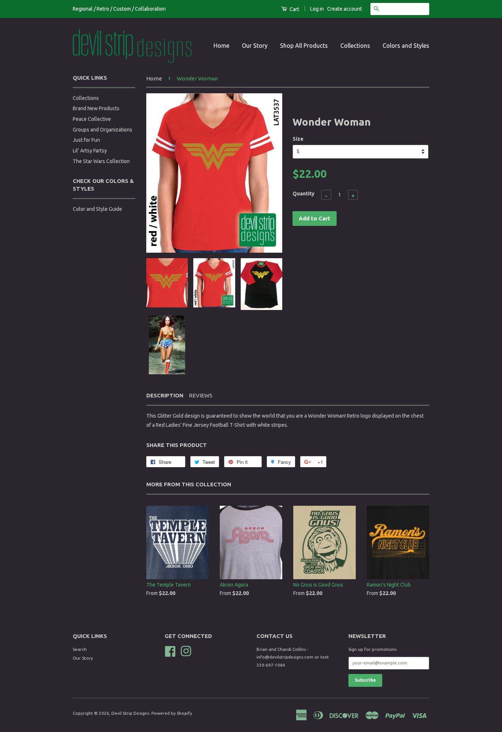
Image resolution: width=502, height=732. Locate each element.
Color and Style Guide (97, 209)
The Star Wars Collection (101, 161)
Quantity (304, 193)
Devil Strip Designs (130, 713)
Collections (355, 45)
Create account (344, 9)
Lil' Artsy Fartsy (90, 151)
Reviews (200, 395)
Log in (317, 9)
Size (298, 139)
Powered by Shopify (171, 713)
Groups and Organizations (102, 130)
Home (221, 45)
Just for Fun (86, 140)
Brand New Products (96, 108)
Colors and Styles (406, 45)
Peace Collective (92, 119)
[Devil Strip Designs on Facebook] (170, 650)
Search (80, 649)
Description (164, 395)
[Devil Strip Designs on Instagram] (185, 650)
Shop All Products (304, 45)
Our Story (255, 45)
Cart (293, 9)
